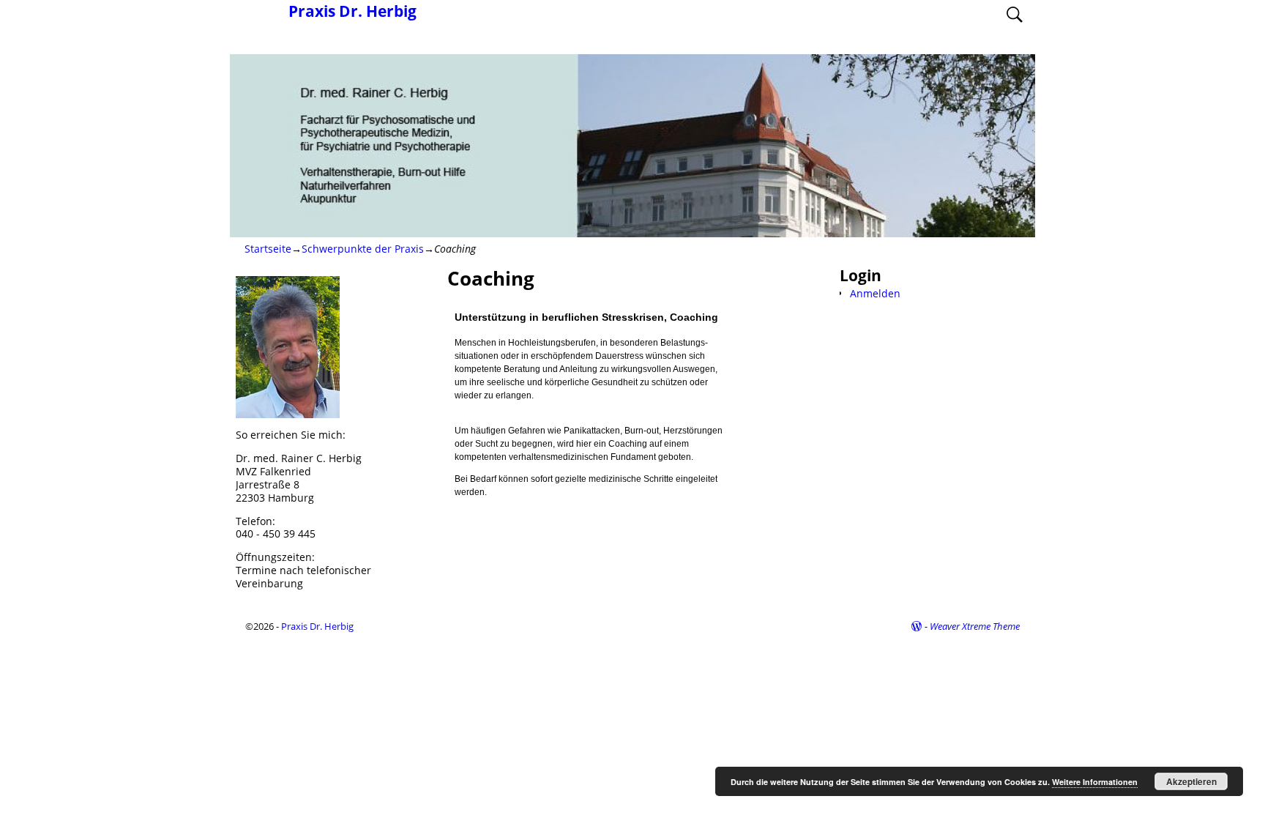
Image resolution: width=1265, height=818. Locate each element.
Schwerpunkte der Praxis (363, 249)
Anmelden (875, 293)
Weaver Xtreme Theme (975, 626)
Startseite (268, 249)
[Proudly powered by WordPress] (916, 626)
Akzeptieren (1191, 781)
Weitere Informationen (1095, 781)
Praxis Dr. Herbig (352, 11)
